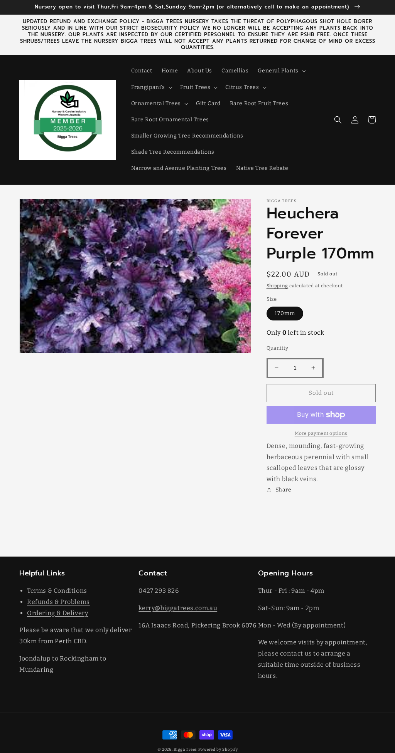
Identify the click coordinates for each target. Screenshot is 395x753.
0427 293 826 (158, 590)
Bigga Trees (185, 749)
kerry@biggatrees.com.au (177, 608)
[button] (281, 71)
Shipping (278, 285)
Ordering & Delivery (57, 613)
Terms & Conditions (57, 590)
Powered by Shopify (218, 749)
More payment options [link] (321, 433)
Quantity (278, 348)
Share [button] (283, 489)
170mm (285, 313)
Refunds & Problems (58, 601)
